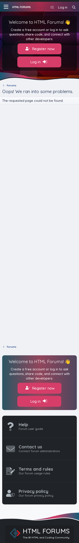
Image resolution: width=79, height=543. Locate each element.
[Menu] (6, 6)
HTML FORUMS (21, 7)
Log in (36, 62)
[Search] (74, 7)
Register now (43, 48)
